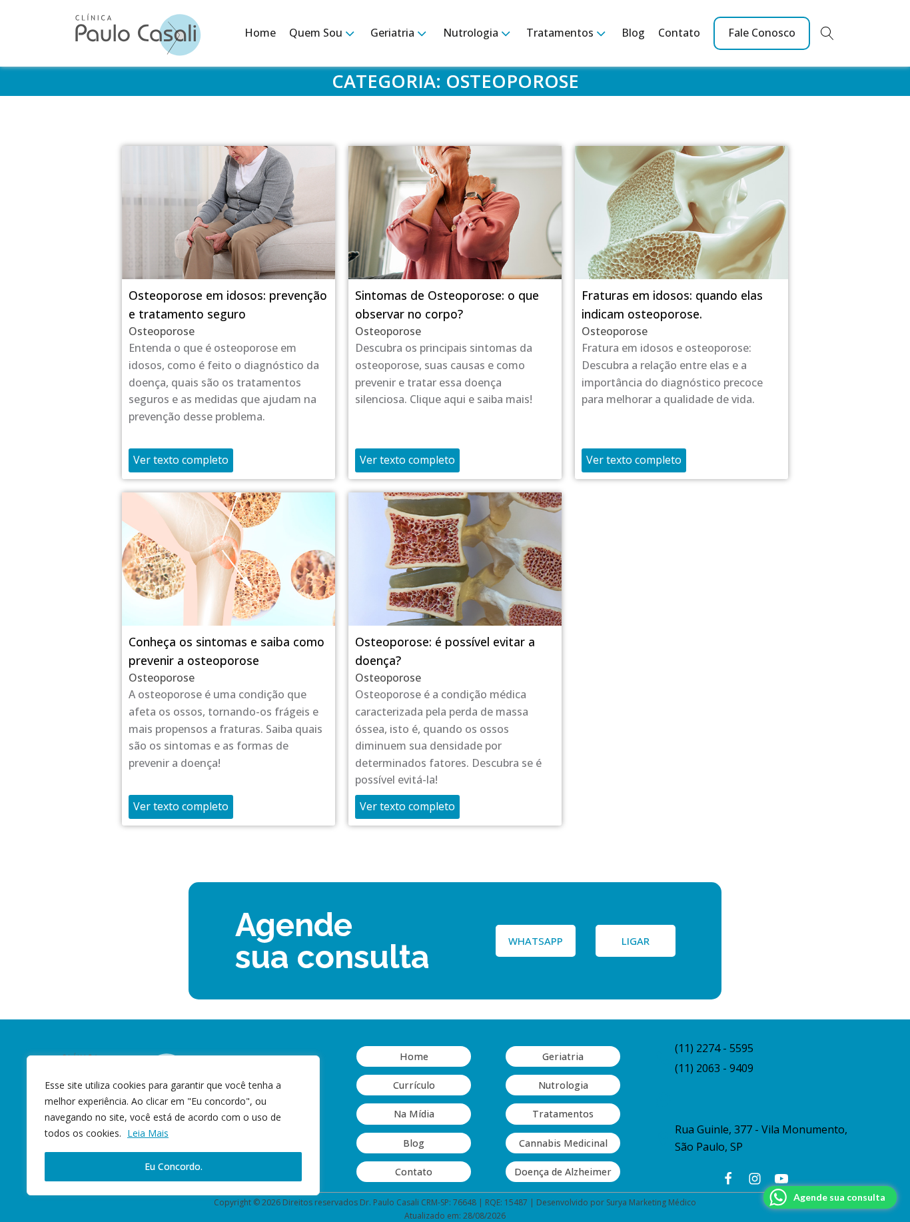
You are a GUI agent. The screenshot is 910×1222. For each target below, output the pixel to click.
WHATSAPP (535, 940)
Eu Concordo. (174, 1166)
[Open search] (827, 33)
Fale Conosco (761, 32)
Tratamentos (563, 1113)
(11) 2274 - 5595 (714, 1048)
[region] (173, 1125)
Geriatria (563, 1056)
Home (260, 32)
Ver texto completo (180, 459)
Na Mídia (414, 1113)
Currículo (414, 1085)
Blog (633, 32)
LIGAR (636, 940)
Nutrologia (563, 1085)
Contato (679, 32)
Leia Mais (148, 1133)
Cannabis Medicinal (563, 1143)
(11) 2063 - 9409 (714, 1068)
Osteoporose (162, 331)
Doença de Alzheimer (563, 1171)
